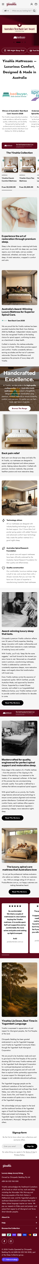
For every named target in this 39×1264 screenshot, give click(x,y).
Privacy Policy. (19, 1155)
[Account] (31, 4)
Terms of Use (30, 1152)
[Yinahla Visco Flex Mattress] (27, 165)
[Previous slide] (14, 42)
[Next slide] (25, 42)
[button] (18, 42)
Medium (4, 175)
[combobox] (19, 10)
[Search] (34, 10)
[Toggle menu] (3, 4)
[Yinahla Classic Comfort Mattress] (10, 165)
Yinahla (11, 1249)
